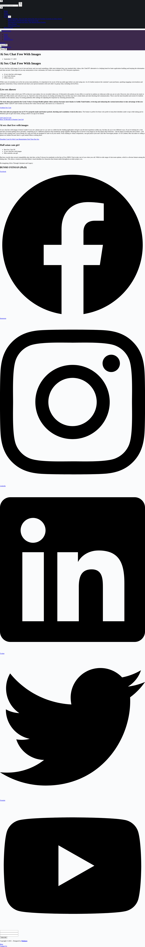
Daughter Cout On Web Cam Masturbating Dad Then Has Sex (19, 139)
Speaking (7, 38)
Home (6, 34)
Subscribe (4, 937)
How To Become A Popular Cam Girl (12, 119)
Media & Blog (8, 39)
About (6, 36)
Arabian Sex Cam (5, 107)
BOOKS (3, 43)
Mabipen (24, 941)
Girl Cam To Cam (5, 118)
